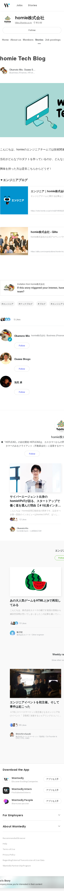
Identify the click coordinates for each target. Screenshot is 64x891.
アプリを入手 (52, 779)
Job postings (53, 39)
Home (5, 39)
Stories (39, 39)
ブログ (42, 303)
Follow (32, 30)
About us (15, 39)
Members (28, 39)
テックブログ (26, 303)
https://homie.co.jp (23, 22)
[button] (33, 770)
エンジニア (8, 303)
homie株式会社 (29, 18)
